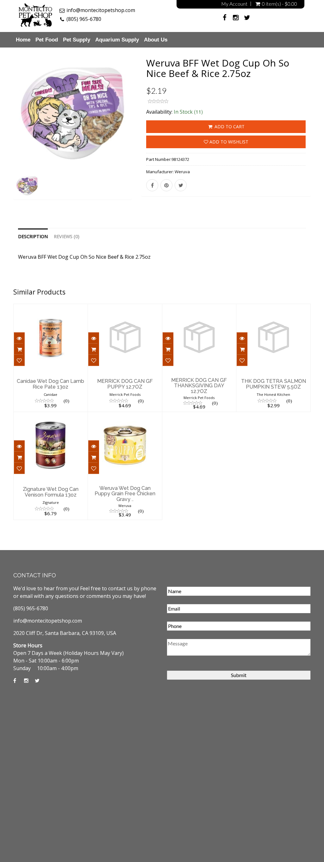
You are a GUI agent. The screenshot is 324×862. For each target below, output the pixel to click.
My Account (234, 4)
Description (33, 236)
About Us (155, 40)
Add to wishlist (228, 142)
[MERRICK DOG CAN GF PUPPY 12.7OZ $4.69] (125, 308)
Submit (238, 675)
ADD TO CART (229, 127)
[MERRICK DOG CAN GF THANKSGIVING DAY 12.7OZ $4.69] (199, 308)
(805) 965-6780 (83, 19)
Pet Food (46, 40)
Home (23, 40)
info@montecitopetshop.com (100, 10)
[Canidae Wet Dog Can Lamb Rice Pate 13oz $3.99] (50, 308)
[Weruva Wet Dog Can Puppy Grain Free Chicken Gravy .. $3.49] (125, 416)
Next (146, 135)
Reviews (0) (66, 236)
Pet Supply (76, 40)
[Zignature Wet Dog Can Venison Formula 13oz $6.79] (50, 416)
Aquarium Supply (117, 40)
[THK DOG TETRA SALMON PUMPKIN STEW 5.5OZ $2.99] (273, 308)
